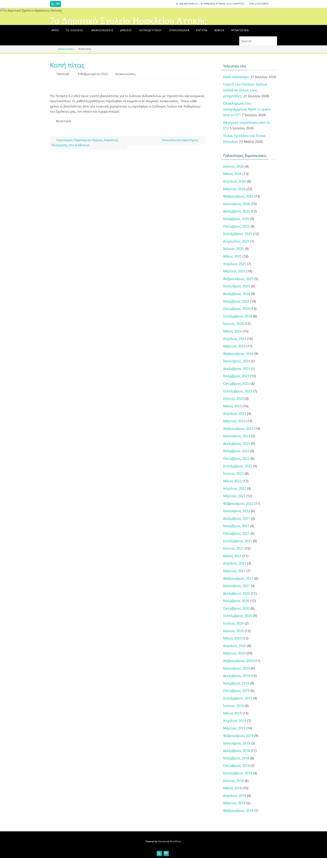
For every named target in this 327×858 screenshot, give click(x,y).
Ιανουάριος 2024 (236, 361)
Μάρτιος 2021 (234, 571)
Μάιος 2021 (232, 556)
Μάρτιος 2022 (234, 496)
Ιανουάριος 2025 (236, 286)
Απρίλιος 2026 (234, 181)
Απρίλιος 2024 (234, 338)
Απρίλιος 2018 (234, 795)
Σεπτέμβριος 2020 (237, 615)
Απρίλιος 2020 (234, 645)
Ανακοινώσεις (66, 49)
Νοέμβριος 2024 (236, 301)
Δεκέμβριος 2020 (236, 593)
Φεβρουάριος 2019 (238, 735)
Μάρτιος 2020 (234, 653)
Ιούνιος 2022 (233, 473)
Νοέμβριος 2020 (236, 600)
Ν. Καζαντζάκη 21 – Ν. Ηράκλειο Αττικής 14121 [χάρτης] (210, 3)
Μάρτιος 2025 (234, 271)
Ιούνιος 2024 (233, 323)
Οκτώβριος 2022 (236, 458)
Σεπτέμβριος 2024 (237, 316)
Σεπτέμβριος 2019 (237, 698)
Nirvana (162, 841)
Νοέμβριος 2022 (236, 451)
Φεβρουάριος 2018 (238, 810)
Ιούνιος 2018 (233, 780)
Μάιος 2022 (232, 481)
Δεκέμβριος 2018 (236, 750)
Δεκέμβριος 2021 (236, 518)
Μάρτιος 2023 (234, 421)
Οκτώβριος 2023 (236, 383)
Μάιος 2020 (232, 638)
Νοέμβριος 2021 (236, 526)
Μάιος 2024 (232, 331)
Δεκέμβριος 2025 (236, 211)
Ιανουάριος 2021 (236, 585)
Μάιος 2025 (232, 256)
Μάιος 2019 (232, 713)
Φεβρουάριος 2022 (238, 503)
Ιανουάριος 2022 (236, 511)
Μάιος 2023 (232, 406)
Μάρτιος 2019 (234, 728)
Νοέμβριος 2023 (236, 376)
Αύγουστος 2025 (236, 241)
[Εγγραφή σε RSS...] (53, 4)
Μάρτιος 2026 (234, 189)
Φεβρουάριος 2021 (238, 578)
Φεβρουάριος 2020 (238, 660)
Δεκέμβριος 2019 (236, 675)
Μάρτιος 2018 (234, 803)
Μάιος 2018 (232, 788)
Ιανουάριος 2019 (236, 743)
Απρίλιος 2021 (234, 563)
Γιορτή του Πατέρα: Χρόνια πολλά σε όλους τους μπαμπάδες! (245, 90)
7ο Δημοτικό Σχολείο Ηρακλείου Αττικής (128, 20)
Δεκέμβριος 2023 (236, 368)
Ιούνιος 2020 (233, 631)
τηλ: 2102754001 (259, 3)
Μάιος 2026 (232, 173)
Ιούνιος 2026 (233, 166)
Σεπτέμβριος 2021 (237, 541)
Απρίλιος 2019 (234, 720)
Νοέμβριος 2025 (236, 218)
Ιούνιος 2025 (233, 248)
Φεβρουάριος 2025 (238, 278)
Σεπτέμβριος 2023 (237, 391)
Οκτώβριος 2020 (236, 608)
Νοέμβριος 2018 (236, 758)
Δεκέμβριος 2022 (236, 443)
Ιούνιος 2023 (233, 398)
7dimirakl (62, 74)
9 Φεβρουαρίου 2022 (93, 74)
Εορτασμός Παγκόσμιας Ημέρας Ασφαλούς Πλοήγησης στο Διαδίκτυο (84, 142)
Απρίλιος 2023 (234, 413)
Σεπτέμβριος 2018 (237, 773)
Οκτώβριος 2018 (236, 765)
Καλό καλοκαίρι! (236, 77)
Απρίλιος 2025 (234, 263)
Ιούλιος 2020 (233, 623)
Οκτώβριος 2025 (236, 226)
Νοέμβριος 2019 (236, 683)
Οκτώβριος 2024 (236, 308)
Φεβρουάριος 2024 (238, 353)
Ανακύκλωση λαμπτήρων (180, 140)
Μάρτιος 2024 (234, 346)
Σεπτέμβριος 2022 (237, 466)
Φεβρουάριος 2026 (238, 196)
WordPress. (176, 841)
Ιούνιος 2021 (233, 548)
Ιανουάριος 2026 (236, 203)
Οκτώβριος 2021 (236, 533)
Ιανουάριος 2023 (236, 436)
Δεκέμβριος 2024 (236, 293)
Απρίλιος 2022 (234, 488)
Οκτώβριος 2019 (236, 690)
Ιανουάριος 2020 (236, 668)
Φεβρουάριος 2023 (238, 428)
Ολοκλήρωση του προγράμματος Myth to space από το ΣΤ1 (247, 109)
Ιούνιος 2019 (233, 705)
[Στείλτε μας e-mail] (58, 4)
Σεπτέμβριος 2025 (237, 233)
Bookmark (63, 121)
